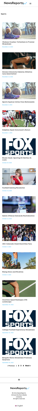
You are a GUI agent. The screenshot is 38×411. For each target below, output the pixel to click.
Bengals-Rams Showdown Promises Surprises (17, 358)
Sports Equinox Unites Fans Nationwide (18, 102)
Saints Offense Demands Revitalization (18, 216)
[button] (30, 3)
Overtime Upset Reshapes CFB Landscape (14, 301)
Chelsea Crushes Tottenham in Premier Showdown (18, 43)
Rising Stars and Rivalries (12, 272)
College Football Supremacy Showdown (18, 329)
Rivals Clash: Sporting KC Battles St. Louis (17, 159)
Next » (28, 365)
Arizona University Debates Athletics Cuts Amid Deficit (17, 73)
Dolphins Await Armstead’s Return (16, 130)
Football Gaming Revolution (13, 188)
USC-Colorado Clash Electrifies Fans (17, 244)
